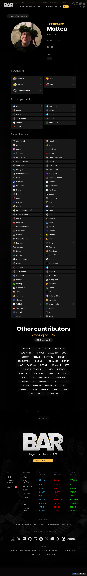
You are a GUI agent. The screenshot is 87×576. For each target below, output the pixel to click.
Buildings (42, 511)
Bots (40, 485)
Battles (25, 2)
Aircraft (42, 492)
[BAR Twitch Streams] (35, 539)
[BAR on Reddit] (41, 539)
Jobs (69, 524)
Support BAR (10, 487)
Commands (27, 497)
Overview (19, 524)
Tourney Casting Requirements (50, 551)
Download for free (11, 482)
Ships (40, 496)
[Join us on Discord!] (77, 3)
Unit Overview (42, 480)
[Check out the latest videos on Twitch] (80, 3)
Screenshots (27, 486)
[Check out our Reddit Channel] (84, 6)
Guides (25, 490)
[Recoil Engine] (18, 539)
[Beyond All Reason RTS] (8, 5)
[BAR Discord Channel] (24, 539)
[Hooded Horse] (13, 539)
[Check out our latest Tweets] (80, 6)
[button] (31, 6)
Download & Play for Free (43, 460)
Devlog (54, 2)
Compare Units (26, 509)
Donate (58, 7)
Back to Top (43, 418)
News (25, 477)
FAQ (24, 501)
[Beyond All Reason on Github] (30, 539)
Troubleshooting (70, 551)
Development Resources (28, 551)
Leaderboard (44, 2)
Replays (34, 2)
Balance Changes (39, 524)
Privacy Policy (51, 555)
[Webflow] (71, 538)
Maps (25, 505)
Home (22, 7)
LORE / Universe (26, 482)
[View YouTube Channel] (52, 47)
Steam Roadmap (53, 524)
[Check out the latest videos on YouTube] (84, 3)
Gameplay (26, 494)
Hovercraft (43, 500)
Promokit (14, 551)
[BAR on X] (46, 539)
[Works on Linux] (58, 539)
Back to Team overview (19, 16)
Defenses (42, 507)
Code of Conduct (37, 555)
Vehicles (41, 488)
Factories (42, 503)
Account (63, 2)
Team (63, 524)
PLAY (65, 7)
